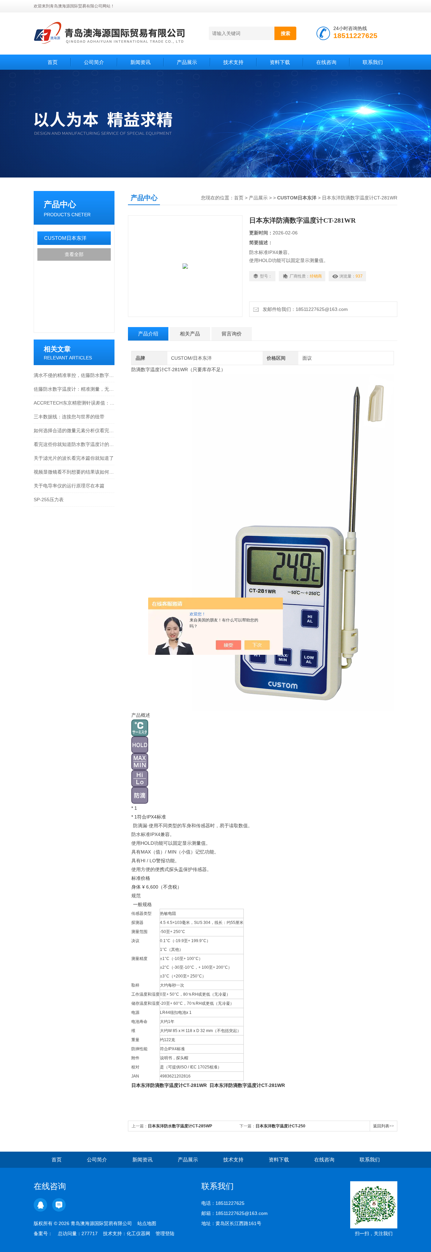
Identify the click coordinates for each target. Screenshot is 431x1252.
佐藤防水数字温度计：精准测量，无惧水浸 (74, 389)
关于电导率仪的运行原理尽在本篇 (69, 485)
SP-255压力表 (49, 499)
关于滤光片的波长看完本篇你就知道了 (74, 458)
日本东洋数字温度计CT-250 (280, 1126)
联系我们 (373, 62)
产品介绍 (148, 333)
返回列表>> (383, 1126)
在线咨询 (326, 62)
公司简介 (94, 62)
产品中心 (60, 204)
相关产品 (190, 333)
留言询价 (232, 333)
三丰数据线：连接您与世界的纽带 (69, 416)
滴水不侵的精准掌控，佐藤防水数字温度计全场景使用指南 (74, 375)
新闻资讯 (140, 62)
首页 (52, 62)
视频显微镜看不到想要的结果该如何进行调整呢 (74, 472)
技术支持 (233, 62)
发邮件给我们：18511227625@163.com (304, 309)
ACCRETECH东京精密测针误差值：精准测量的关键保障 (74, 403)
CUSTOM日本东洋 (65, 238)
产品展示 (187, 62)
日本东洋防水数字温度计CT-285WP (180, 1126)
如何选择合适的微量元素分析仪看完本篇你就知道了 (74, 430)
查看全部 (74, 254)
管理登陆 (165, 1233)
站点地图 (146, 1223)
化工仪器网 (138, 1233)
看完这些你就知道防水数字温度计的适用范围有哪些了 (74, 444)
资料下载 (280, 62)
